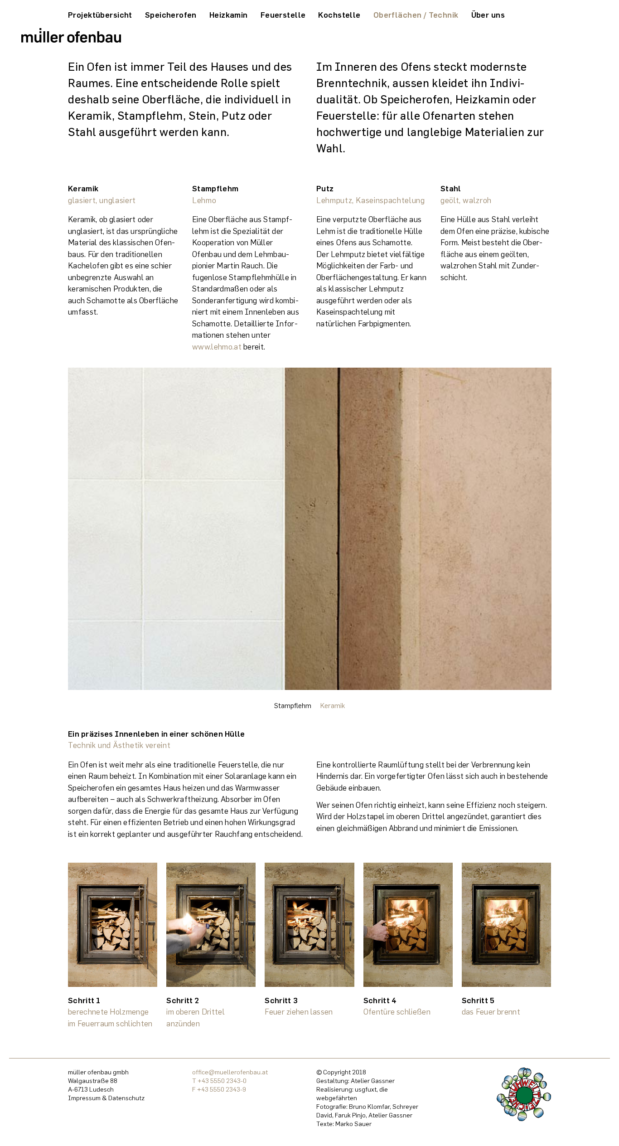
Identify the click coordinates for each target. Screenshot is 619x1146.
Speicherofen (171, 14)
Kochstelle (339, 14)
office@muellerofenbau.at (230, 1072)
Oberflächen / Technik (416, 14)
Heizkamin (228, 14)
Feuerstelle (283, 14)
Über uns (488, 14)
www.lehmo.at (217, 346)
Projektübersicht (100, 14)
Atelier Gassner (373, 1080)
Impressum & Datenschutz (106, 1098)
